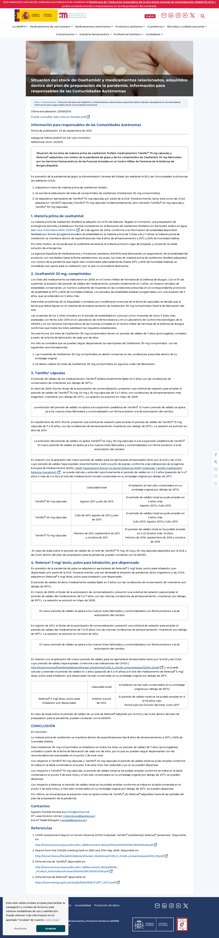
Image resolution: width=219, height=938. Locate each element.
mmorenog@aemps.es (79, 816)
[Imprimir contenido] (215, 483)
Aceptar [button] (50, 928)
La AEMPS (18, 26)
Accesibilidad (83, 905)
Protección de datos (106, 905)
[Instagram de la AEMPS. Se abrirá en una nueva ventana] (178, 15)
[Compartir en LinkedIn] (215, 469)
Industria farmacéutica (94, 34)
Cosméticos (155, 26)
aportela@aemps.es (76, 811)
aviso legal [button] (52, 919)
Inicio (37, 102)
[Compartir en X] (215, 461)
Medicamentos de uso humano (50, 26)
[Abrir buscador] (202, 16)
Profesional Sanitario (127, 34)
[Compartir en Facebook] (215, 454)
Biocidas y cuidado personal (185, 26)
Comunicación (65, 34)
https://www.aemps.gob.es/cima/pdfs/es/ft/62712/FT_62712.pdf (75, 882)
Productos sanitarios (128, 26)
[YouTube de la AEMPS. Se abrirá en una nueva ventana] (185, 15)
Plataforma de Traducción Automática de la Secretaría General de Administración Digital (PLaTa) (151, 2)
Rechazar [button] (20, 928)
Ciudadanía (153, 34)
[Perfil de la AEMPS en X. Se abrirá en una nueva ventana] (192, 15)
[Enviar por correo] (215, 476)
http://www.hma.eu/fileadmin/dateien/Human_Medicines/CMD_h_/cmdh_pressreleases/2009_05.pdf (95, 667)
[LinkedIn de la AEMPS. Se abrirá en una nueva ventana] (171, 15)
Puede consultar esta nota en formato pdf (58, 116)
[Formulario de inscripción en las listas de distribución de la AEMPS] (164, 15)
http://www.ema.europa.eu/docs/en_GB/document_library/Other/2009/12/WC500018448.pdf (94, 844)
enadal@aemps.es (74, 820)
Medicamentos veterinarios (93, 26)
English (150, 16)
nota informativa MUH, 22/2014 (56, 230)
